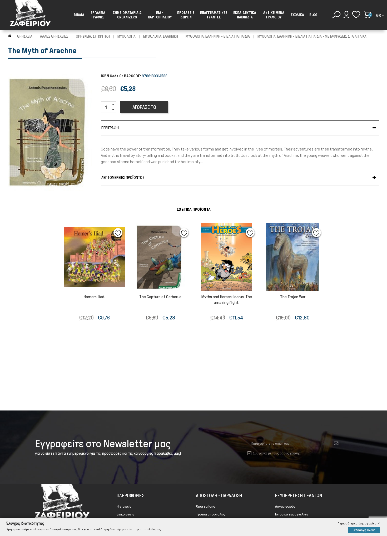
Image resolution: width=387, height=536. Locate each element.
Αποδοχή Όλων (364, 530)
